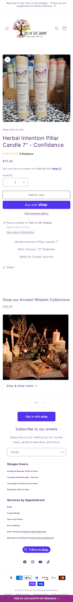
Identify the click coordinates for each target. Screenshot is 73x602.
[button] (36, 598)
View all (7, 306)
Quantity (8, 175)
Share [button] (10, 267)
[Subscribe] (62, 452)
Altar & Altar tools (19, 386)
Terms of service (60, 594)
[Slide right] (44, 402)
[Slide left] (29, 402)
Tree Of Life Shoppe (34, 590)
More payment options (37, 213)
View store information (20, 232)
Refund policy (23, 594)
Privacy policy (40, 594)
